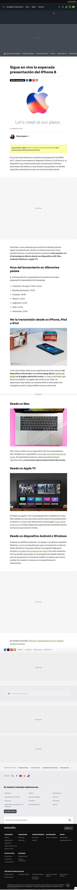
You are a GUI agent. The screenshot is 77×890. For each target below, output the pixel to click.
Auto (27, 7)
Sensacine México (38, 874)
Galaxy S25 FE (62, 53)
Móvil (34, 7)
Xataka (7, 837)
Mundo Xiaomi (9, 849)
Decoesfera (8, 859)
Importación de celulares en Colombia (14, 805)
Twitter (59, 7)
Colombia (32, 801)
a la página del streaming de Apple (32, 551)
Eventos (55, 797)
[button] (23, 136)
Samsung (8, 801)
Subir (67, 828)
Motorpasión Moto (65, 840)
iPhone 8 (48, 650)
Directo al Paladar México (51, 875)
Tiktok (66, 7)
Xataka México (9, 874)
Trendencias (8, 856)
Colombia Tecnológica (14, 7)
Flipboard (33, 80)
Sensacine (35, 837)
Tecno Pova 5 (35, 768)
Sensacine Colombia (35, 878)
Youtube (73, 7)
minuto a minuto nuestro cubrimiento (40, 147)
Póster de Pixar (23, 768)
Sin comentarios (18, 80)
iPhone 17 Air (73, 53)
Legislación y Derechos (12, 797)
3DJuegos (21, 837)
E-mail (37, 80)
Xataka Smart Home (11, 846)
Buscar (70, 820)
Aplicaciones (57, 793)
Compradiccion (9, 862)
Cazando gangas (34, 797)
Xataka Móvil (9, 840)
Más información (12, 888)
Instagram (70, 7)
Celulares (28, 650)
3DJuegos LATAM (23, 874)
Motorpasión (64, 837)
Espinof (34, 840)
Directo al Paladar (51, 837)
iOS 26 (53, 53)
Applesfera (8, 843)
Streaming (38, 650)
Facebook (63, 7)
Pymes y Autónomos (22, 860)
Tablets (31, 793)
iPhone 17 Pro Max (42, 53)
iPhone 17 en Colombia (13, 53)
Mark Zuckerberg (28, 53)
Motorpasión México (64, 875)
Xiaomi (55, 804)
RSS (24, 775)
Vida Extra (21, 840)
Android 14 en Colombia (50, 768)
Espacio (41, 7)
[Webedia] (72, 1)
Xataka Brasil (9, 877)
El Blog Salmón (23, 856)
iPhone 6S (56, 801)
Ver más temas (10, 811)
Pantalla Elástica (34, 804)
